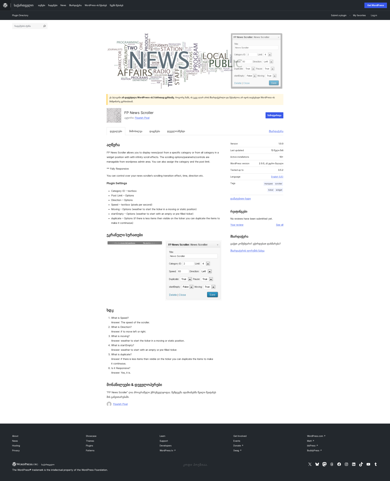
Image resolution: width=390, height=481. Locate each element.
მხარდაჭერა (276, 131)
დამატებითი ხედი (240, 198)
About (15, 436)
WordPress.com (316, 436)
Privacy (16, 450)
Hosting (16, 445)
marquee (268, 184)
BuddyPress (314, 450)
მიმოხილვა (135, 131)
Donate (238, 445)
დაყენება (154, 131)
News (15, 441)
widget (279, 190)
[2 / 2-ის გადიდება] (217, 244)
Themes (90, 441)
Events (236, 441)
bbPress (312, 445)
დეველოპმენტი (176, 131)
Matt (310, 441)
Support (164, 441)
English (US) (277, 176)
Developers (166, 445)
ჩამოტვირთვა (274, 115)
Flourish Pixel (142, 117)
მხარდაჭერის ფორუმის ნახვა (247, 250)
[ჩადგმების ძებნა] (44, 26)
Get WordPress (375, 5)
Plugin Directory (20, 15)
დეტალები (116, 131)
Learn (162, 436)
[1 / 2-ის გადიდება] (158, 244)
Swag (237, 450)
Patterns (90, 450)
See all (279, 224)
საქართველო (47, 464)
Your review (236, 224)
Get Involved (239, 436)
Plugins (89, 445)
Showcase (91, 436)
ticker (270, 190)
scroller (278, 184)
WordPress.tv (168, 450)
